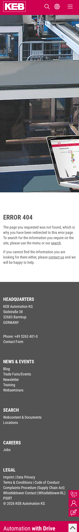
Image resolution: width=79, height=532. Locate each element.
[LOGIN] (73, 503)
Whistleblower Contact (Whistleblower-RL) (34, 493)
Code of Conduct (47, 482)
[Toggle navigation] (70, 6)
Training (9, 385)
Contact (73, 494)
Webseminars (13, 390)
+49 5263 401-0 (26, 336)
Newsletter (11, 379)
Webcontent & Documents (22, 417)
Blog (6, 369)
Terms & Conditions (17, 482)
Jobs (7, 450)
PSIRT (7, 498)
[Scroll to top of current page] (72, 528)
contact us (56, 257)
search (56, 243)
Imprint (8, 477)
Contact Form (13, 341)
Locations (10, 422)
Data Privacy (25, 477)
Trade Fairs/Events (17, 374)
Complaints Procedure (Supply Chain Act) (34, 487)
